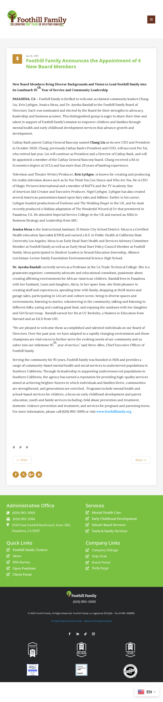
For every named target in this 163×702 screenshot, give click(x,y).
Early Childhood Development (114, 519)
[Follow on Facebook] (16, 474)
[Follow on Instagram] (93, 634)
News (17, 556)
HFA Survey (21, 562)
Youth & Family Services (109, 531)
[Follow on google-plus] (31, 474)
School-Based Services (109, 525)
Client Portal (22, 574)
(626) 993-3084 (24, 519)
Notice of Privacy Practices (98, 621)
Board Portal (101, 562)
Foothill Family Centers (30, 550)
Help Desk (99, 556)
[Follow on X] (23, 474)
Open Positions (24, 568)
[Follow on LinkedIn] (39, 474)
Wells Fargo (100, 568)
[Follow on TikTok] (85, 634)
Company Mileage (105, 550)
